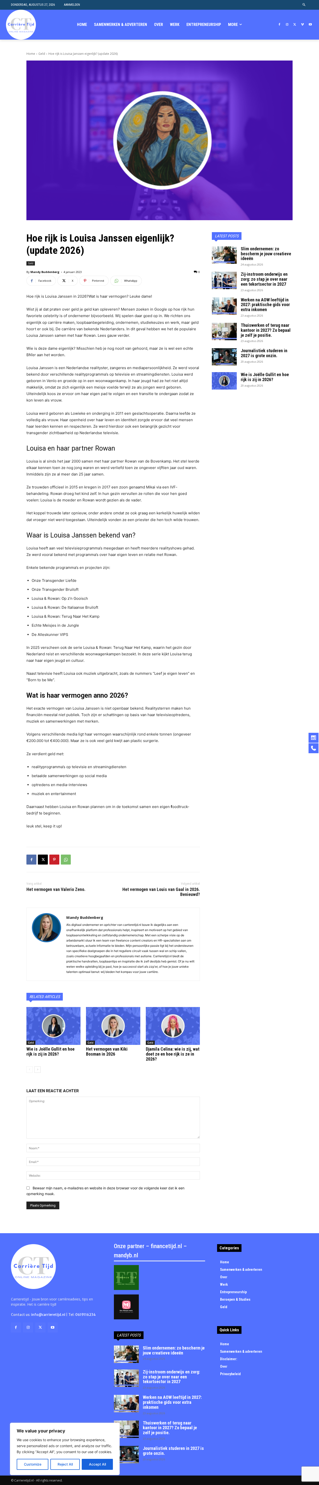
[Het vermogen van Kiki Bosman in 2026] (113, 1026)
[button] (304, 5)
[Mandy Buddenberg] (46, 944)
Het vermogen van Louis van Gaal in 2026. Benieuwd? (161, 892)
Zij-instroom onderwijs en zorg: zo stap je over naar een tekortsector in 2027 (264, 279)
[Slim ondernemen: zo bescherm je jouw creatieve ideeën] (224, 255)
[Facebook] (279, 25)
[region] (65, 1449)
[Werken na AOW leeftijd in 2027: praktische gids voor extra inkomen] (224, 306)
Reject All (65, 1464)
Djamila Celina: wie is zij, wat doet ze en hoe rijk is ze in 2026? (172, 1054)
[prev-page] (29, 1069)
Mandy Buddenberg (44, 272)
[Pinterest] (54, 860)
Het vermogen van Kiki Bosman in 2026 (107, 1051)
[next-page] (37, 1069)
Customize (32, 1464)
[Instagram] (287, 25)
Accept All (97, 1464)
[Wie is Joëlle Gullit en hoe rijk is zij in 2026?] (53, 1026)
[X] (295, 25)
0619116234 (85, 1314)
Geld (41, 54)
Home (30, 54)
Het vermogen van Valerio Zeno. (55, 889)
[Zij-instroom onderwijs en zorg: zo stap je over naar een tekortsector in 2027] (224, 280)
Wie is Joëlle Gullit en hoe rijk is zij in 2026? (50, 1051)
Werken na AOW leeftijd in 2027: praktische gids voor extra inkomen (265, 304)
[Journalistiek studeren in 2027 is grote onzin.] (224, 357)
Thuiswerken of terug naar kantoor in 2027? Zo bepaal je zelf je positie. (266, 330)
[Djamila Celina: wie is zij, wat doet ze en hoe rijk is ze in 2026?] (173, 1026)
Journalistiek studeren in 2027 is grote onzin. (264, 353)
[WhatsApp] (66, 860)
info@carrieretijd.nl (48, 1314)
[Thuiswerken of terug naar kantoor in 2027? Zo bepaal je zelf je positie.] (224, 331)
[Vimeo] (302, 25)
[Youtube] (310, 25)
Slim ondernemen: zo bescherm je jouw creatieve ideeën (266, 253)
